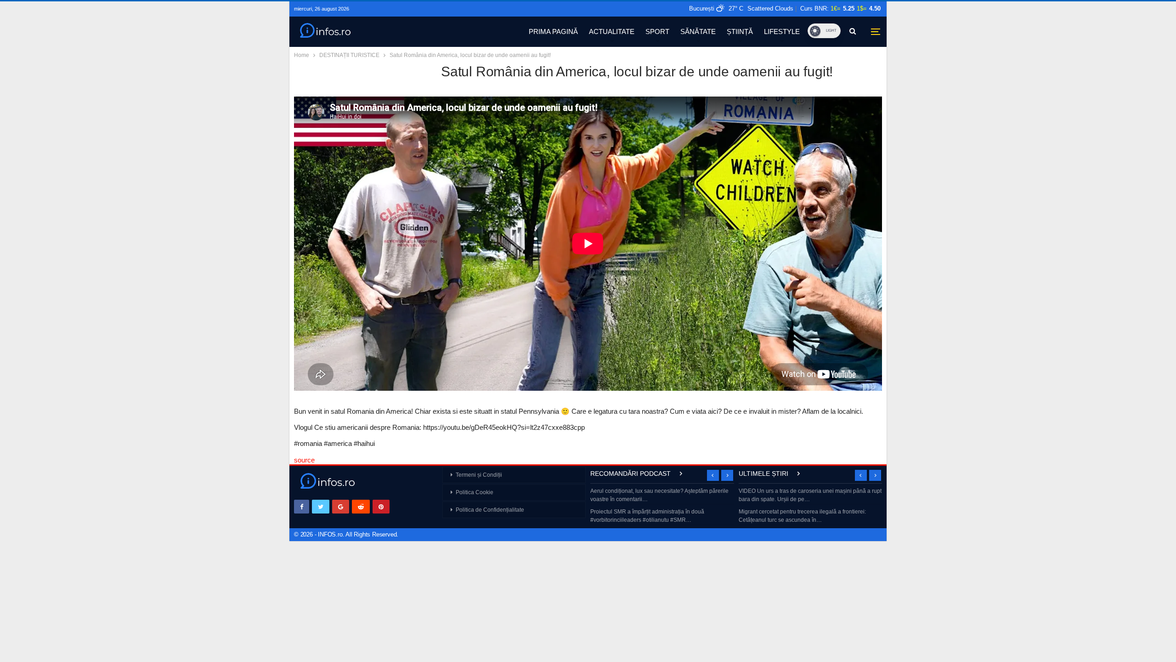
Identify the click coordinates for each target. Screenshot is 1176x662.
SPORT (657, 31)
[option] (662, 506)
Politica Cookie (474, 492)
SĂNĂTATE (698, 31)
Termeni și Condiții (479, 475)
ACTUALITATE (611, 31)
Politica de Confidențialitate (490, 510)
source (304, 460)
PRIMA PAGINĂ (553, 31)
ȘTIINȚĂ (740, 31)
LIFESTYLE (782, 31)
